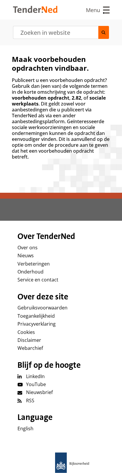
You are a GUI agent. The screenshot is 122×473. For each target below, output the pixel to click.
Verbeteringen (33, 264)
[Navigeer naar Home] (35, 11)
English (25, 428)
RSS (30, 400)
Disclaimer (29, 340)
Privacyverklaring (36, 324)
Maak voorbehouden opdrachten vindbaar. (50, 63)
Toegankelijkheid (36, 316)
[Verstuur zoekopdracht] (103, 32)
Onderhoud (30, 271)
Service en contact (37, 279)
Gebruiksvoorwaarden (42, 307)
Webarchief (30, 348)
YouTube (36, 384)
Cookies (26, 332)
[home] (61, 462)
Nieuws (25, 255)
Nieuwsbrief (39, 392)
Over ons (27, 247)
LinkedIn (35, 376)
